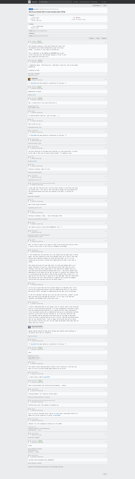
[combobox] (55, 2)
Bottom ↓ (92, 38)
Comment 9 (34, 165)
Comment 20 (34, 349)
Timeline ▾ (104, 38)
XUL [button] (37, 19)
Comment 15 (34, 251)
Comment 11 (34, 201)
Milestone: (33, 27)
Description (34, 42)
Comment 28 (34, 442)
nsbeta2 (35, 161)
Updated (33, 140)
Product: (34, 17)
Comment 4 (34, 99)
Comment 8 (34, 148)
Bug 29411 (34, 83)
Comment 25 (34, 401)
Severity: (80, 19)
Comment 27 (34, 420)
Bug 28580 (36, 9)
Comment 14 (34, 241)
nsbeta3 (35, 336)
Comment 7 (34, 132)
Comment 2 (34, 79)
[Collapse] (105, 42)
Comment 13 (34, 223)
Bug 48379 (34, 344)
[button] (104, 2)
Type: (74, 17)
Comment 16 (34, 284)
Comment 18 (34, 327)
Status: (34, 26)
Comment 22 (34, 373)
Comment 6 (34, 120)
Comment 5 (34, 112)
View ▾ (105, 5)
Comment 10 (34, 184)
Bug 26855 (34, 135)
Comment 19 (34, 340)
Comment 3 (34, 88)
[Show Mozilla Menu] (29, 2)
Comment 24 (34, 390)
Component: (33, 19)
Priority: (73, 19)
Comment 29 (34, 456)
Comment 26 (34, 410)
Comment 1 (34, 61)
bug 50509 (47, 377)
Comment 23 (34, 382)
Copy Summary (96, 5)
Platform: (33, 20)
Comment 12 (34, 212)
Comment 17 (34, 303)
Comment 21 (34, 363)
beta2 (34, 94)
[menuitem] (75, 2)
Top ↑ (105, 474)
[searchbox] (55, 2)
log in (35, 466)
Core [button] (37, 17)
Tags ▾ (98, 38)
